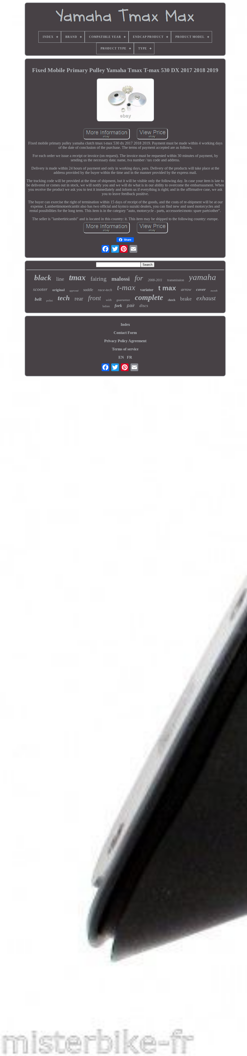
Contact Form (125, 333)
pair (131, 305)
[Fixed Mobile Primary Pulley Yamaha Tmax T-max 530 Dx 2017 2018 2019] (125, 100)
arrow (186, 289)
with (109, 300)
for (139, 278)
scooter (40, 289)
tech (64, 298)
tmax (77, 277)
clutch (171, 300)
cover (201, 289)
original (58, 290)
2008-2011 (155, 280)
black (42, 277)
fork (118, 305)
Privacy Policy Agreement (125, 341)
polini (49, 300)
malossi (120, 279)
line (60, 279)
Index (125, 324)
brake (186, 299)
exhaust (206, 298)
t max (167, 288)
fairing (98, 278)
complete (149, 297)
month (214, 290)
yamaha (202, 277)
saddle (88, 290)
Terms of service (125, 349)
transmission (175, 280)
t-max (126, 287)
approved (73, 290)
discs (143, 305)
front (94, 298)
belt (38, 299)
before (106, 306)
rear (79, 299)
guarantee (123, 300)
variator (146, 290)
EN (121, 357)
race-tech (105, 290)
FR (129, 357)
